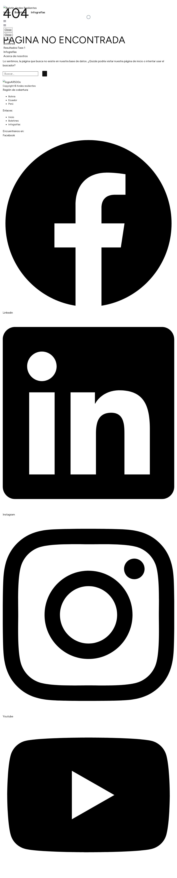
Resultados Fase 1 (14, 47)
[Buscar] (44, 73)
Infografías (38, 12)
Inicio (6, 12)
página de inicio (133, 61)
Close (8, 29)
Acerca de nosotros (15, 56)
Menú (4, 21)
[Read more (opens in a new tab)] (88, 17)
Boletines (21, 12)
